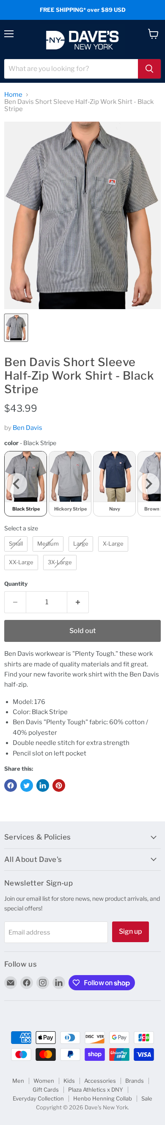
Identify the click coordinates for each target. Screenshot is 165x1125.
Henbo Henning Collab (102, 1098)
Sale (146, 1098)
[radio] (70, 483)
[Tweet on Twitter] (26, 785)
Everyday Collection (38, 1098)
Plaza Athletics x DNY (95, 1089)
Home (13, 94)
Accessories (100, 1080)
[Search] (149, 69)
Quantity (16, 584)
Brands (134, 1080)
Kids (69, 1080)
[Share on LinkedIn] (42, 785)
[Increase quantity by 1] (78, 602)
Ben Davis (27, 428)
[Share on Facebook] (10, 785)
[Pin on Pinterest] (58, 785)
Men (18, 1080)
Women (43, 1080)
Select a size (21, 528)
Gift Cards (46, 1089)
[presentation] (16, 484)
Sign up (130, 931)
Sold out (82, 631)
